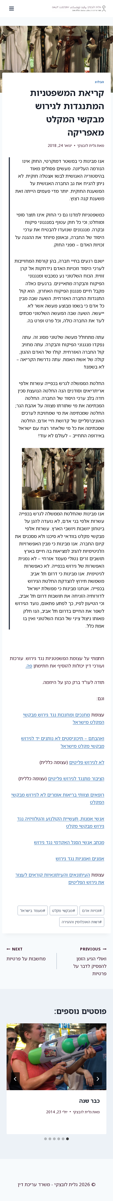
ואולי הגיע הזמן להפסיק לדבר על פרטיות (89, 961)
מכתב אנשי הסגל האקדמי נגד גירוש (69, 842)
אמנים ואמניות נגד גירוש (80, 858)
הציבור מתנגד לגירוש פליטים (76, 778)
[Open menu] (12, 8)
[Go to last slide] (97, 1078)
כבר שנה (89, 1100)
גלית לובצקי (86, 145)
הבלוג (99, 81)
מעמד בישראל (32, 910)
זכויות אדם (92, 910)
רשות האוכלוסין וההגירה (82, 921)
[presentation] (56, 1056)
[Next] (15, 1078)
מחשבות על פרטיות (26, 954)
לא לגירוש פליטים (86, 762)
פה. (29, 666)
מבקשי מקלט (63, 910)
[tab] (67, 1138)
